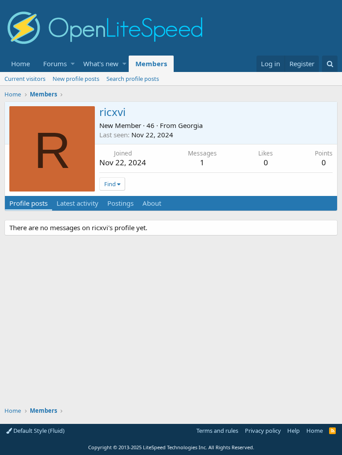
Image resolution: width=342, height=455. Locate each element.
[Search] (330, 64)
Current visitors (24, 79)
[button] (73, 64)
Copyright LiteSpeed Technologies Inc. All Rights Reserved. (171, 447)
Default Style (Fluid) (38, 431)
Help (293, 431)
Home (20, 63)
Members (151, 63)
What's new (100, 63)
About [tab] (151, 203)
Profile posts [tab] (28, 203)
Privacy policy (263, 431)
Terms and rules (217, 431)
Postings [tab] (120, 203)
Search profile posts (132, 79)
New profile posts (76, 79)
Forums (55, 63)
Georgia (190, 125)
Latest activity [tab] (77, 203)
